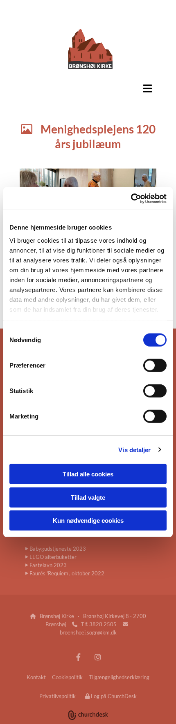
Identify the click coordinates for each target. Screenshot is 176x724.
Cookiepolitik (67, 677)
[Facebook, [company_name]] (78, 657)
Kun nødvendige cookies (88, 520)
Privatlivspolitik (57, 696)
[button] (88, 88)
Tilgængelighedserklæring (119, 677)
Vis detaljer (134, 449)
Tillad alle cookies (88, 474)
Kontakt (36, 677)
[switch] (155, 365)
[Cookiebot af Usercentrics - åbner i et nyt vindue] (131, 198)
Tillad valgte (88, 497)
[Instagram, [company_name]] (97, 657)
